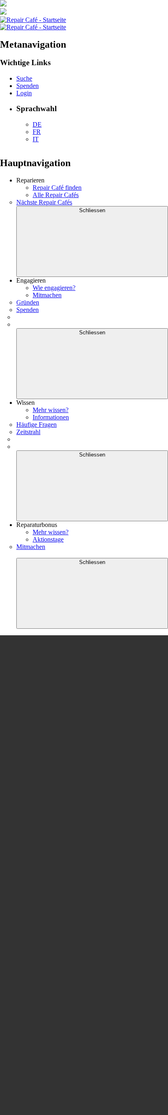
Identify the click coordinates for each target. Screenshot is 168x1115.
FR (37, 131)
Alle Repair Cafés (56, 194)
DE (37, 124)
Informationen (51, 417)
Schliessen (92, 210)
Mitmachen (47, 295)
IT (36, 139)
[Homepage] (33, 19)
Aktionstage (48, 539)
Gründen (27, 302)
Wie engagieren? (54, 287)
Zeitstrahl (28, 431)
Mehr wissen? (51, 409)
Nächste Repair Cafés (44, 202)
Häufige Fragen (36, 424)
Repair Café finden (57, 187)
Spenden (27, 309)
